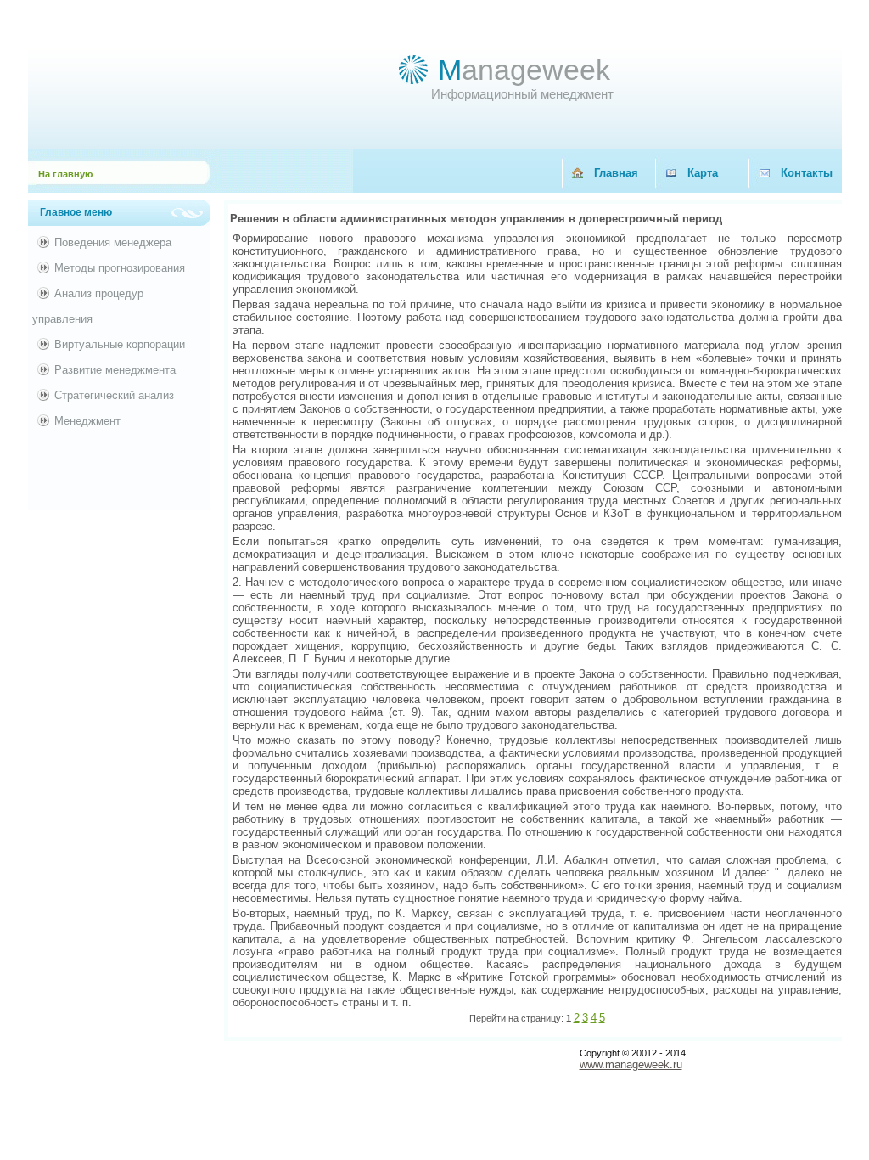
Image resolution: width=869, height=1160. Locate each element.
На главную (65, 174)
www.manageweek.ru (631, 1064)
